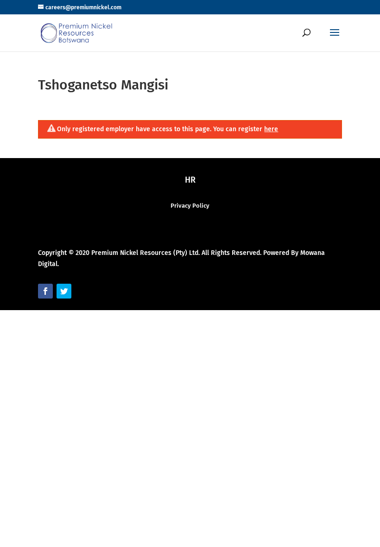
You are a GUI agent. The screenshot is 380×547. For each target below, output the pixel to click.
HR (190, 180)
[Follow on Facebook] (45, 291)
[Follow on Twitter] (64, 291)
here (271, 129)
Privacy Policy (190, 205)
